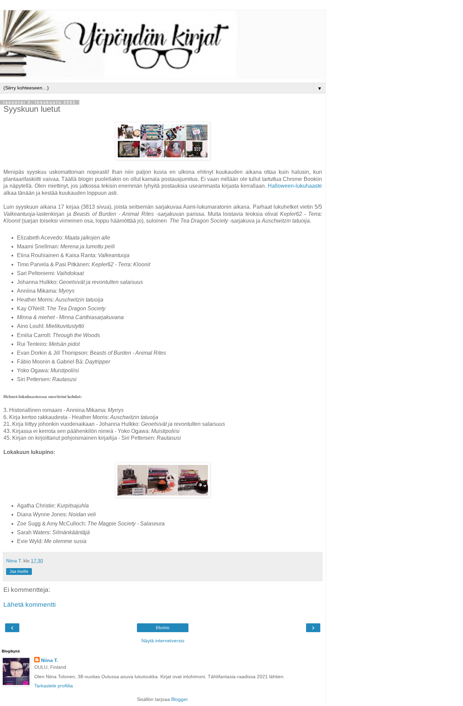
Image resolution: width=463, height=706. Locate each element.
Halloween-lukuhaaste (295, 186)
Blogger (179, 699)
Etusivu (162, 627)
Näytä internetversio (162, 640)
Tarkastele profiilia (53, 685)
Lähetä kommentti (29, 604)
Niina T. (49, 660)
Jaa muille (18, 571)
